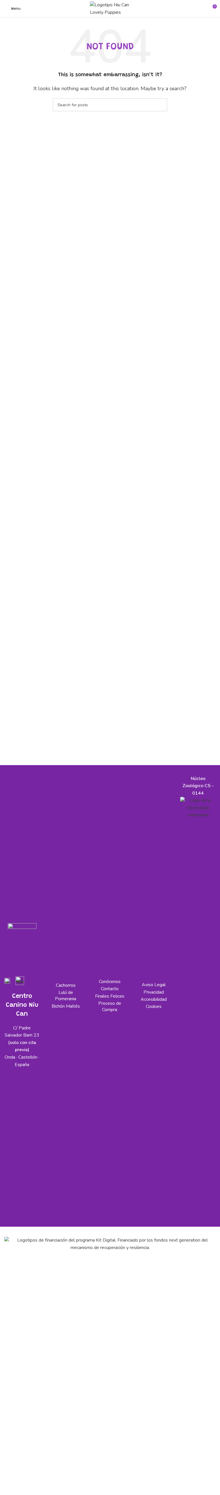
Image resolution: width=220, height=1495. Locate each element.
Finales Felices (109, 996)
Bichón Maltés (66, 1006)
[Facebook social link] (7, 960)
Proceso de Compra (109, 1006)
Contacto (110, 989)
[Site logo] (110, 8)
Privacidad (154, 992)
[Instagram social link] (21, 960)
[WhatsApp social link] (23, 970)
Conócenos (110, 981)
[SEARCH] (160, 104)
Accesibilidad (154, 999)
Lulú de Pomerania (65, 995)
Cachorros (66, 985)
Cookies (154, 1006)
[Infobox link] (7, 983)
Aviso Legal (154, 985)
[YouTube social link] (10, 970)
